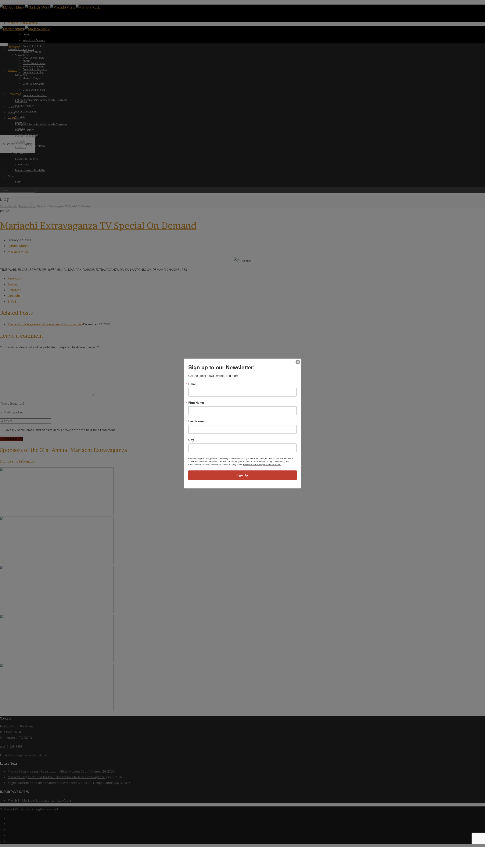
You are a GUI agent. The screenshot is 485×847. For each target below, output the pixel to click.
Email (192, 384)
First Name (196, 402)
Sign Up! (242, 475)
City (191, 439)
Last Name (196, 421)
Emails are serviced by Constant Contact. (262, 464)
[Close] (298, 362)
